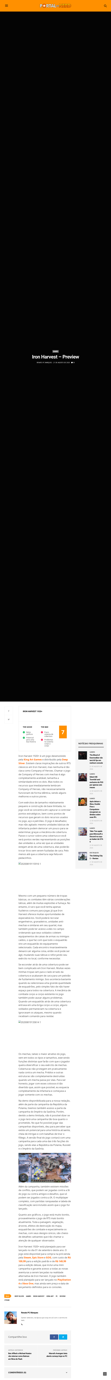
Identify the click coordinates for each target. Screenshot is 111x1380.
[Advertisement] (91, 720)
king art (50, 1296)
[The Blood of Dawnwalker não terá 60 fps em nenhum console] (82, 755)
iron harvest (38, 1296)
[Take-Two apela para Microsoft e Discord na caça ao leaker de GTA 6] (82, 831)
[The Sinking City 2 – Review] (82, 856)
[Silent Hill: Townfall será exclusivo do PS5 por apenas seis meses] (82, 777)
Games (55, 351)
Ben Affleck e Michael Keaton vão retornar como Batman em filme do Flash (19, 1356)
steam (6, 1300)
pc (57, 1296)
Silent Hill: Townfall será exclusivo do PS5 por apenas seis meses (96, 782)
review (62, 1296)
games (28, 1296)
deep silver (19, 1296)
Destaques (94, 852)
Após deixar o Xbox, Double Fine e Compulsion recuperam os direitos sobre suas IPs (95, 809)
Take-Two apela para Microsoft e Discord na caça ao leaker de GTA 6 (96, 836)
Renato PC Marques (44, 363)
